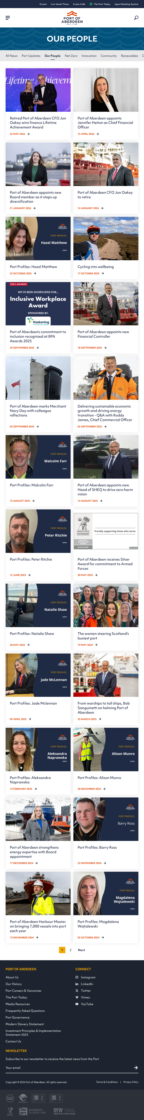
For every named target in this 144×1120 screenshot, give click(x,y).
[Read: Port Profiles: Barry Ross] (105, 833)
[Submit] (136, 1067)
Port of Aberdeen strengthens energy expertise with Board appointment (34, 852)
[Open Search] (136, 18)
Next (81, 950)
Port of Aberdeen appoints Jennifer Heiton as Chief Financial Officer (105, 123)
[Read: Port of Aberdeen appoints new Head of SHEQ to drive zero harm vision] (105, 471)
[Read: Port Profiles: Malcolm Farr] (38, 471)
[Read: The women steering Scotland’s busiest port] (105, 617)
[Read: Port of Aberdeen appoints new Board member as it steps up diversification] (38, 178)
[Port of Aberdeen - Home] (72, 18)
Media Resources (18, 1004)
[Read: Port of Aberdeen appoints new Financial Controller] (105, 318)
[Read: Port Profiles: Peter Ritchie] (38, 545)
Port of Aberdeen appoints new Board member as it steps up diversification (35, 197)
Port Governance (18, 1017)
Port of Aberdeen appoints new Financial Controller (103, 334)
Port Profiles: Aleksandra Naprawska (30, 780)
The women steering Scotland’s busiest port (103, 636)
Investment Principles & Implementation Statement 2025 (33, 1033)
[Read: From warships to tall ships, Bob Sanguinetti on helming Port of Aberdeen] (105, 689)
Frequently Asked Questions (25, 1011)
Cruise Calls (79, 4)
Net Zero (71, 56)
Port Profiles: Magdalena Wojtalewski (98, 924)
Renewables (129, 56)
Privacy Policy (130, 1082)
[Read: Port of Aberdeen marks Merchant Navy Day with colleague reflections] (38, 394)
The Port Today (102, 4)
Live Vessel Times (60, 4)
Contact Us (13, 1041)
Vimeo (85, 997)
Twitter (86, 991)
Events (43, 4)
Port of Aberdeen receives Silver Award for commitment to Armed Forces (105, 564)
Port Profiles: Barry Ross (97, 847)
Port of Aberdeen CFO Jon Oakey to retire (105, 194)
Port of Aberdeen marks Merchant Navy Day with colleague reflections (38, 411)
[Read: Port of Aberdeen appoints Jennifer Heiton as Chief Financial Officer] (105, 104)
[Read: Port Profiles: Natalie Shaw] (38, 617)
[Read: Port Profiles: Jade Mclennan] (38, 689)
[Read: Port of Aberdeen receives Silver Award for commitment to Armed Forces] (105, 545)
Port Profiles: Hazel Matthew (33, 266)
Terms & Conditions (107, 1082)
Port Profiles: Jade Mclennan (33, 703)
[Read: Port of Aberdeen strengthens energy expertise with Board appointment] (38, 833)
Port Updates (31, 56)
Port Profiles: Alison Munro (99, 777)
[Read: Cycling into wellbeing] (105, 248)
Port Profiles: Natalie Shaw (32, 633)
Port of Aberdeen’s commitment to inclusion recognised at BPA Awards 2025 (38, 336)
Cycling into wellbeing (96, 266)
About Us (12, 977)
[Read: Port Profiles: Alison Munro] (105, 761)
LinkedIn (87, 984)
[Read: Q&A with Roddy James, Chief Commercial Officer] (105, 394)
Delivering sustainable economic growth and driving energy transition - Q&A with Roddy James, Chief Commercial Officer (105, 413)
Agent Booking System (126, 4)
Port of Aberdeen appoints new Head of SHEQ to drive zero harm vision (105, 490)
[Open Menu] (8, 18)
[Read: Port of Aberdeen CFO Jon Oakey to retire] (105, 178)
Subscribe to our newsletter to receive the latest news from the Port (52, 1059)
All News (12, 56)
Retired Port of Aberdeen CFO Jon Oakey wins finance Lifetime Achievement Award (38, 123)
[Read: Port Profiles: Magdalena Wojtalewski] (105, 907)
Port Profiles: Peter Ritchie (31, 559)
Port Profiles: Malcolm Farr (32, 485)
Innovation (89, 56)
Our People (53, 56)
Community (109, 56)
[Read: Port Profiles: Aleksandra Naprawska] (38, 761)
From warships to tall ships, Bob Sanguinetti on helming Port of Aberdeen (104, 708)
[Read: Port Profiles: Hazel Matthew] (38, 248)
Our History (14, 984)
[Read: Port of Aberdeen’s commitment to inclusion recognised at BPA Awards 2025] (38, 318)
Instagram (88, 977)
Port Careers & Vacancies (23, 991)
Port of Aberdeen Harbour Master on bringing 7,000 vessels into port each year (38, 926)
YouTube (87, 1004)
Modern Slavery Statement (25, 1024)
